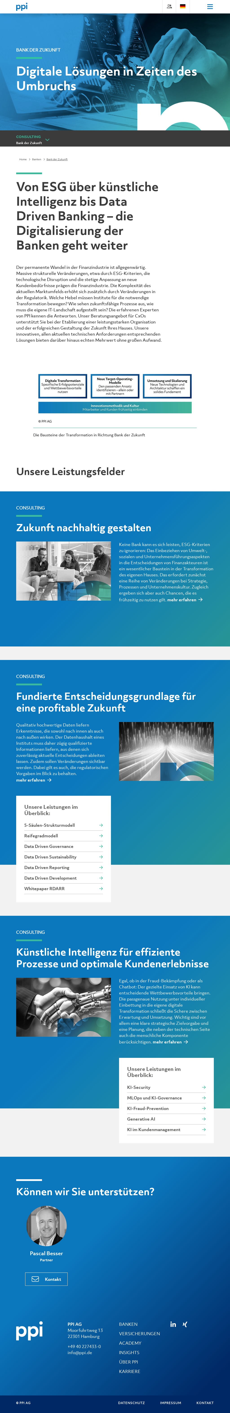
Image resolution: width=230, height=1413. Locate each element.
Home (23, 159)
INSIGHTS (129, 1352)
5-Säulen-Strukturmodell (49, 825)
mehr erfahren (181, 599)
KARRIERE (129, 1371)
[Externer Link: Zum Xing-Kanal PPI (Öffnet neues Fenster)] (185, 1324)
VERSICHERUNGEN (139, 1333)
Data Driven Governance (48, 846)
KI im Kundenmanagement (153, 1129)
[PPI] (29, 1330)
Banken (36, 159)
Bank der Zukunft (29, 143)
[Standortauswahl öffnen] (183, 6)
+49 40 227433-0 (84, 1346)
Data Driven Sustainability (50, 857)
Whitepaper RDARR (44, 888)
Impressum (170, 1403)
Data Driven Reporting (46, 867)
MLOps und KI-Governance (154, 1098)
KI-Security (138, 1087)
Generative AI (141, 1119)
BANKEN (128, 1324)
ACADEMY (130, 1343)
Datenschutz (131, 1403)
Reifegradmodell (41, 835)
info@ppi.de (80, 1352)
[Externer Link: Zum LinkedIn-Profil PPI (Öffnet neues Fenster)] (173, 1325)
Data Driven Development (50, 878)
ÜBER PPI (128, 1362)
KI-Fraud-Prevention (148, 1108)
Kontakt (53, 1279)
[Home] (21, 7)
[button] (47, 140)
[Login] (169, 6)
